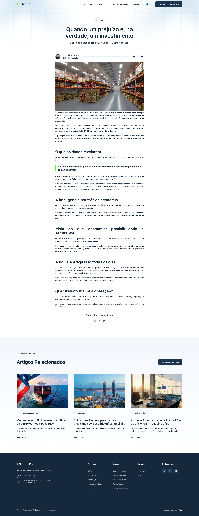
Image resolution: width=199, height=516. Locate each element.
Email (140, 475)
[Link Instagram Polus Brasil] (170, 471)
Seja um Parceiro (119, 471)
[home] (24, 4)
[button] (149, 4)
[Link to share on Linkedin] (133, 56)
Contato (136, 4)
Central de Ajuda (119, 475)
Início (76, 4)
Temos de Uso (118, 484)
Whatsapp (141, 471)
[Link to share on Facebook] (142, 56)
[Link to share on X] (138, 56)
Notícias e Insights (95, 484)
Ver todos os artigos (170, 362)
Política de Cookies (120, 488)
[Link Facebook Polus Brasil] (164, 471)
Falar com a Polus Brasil (169, 4)
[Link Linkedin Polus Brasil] (176, 471)
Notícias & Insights (120, 4)
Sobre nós (103, 4)
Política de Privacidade (121, 480)
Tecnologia (88, 4)
